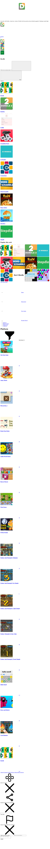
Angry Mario (3, 380)
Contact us (5, 325)
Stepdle (2, 239)
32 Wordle (3, 159)
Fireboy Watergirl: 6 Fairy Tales (8, 634)
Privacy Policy (14, 772)
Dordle (2, 95)
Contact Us (6, 772)
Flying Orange (4, 532)
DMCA (10, 772)
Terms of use (5, 324)
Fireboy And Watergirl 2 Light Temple (10, 608)
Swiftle (2, 127)
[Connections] (2, 46)
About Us (2, 772)
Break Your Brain (4, 431)
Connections (3, 175)
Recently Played (24, 320)
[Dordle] (2, 42)
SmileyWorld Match (5, 456)
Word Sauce (3, 507)
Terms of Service (20, 772)
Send (2, 839)
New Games (23, 311)
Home (22, 292)
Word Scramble (4, 191)
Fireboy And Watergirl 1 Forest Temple (10, 659)
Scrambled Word (4, 143)
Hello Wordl (3, 684)
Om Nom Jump (4, 355)
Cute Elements (4, 735)
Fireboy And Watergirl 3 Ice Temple (9, 583)
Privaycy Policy (6, 323)
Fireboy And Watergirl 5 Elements (9, 557)
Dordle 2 (2, 111)
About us (4, 322)
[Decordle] (2, 54)
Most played (23, 301)
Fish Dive (2, 223)
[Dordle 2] (2, 50)
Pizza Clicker (3, 207)
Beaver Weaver (4, 481)
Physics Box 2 (3, 405)
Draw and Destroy (5, 710)
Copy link (2, 814)
